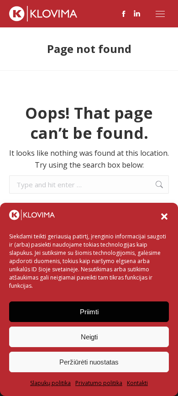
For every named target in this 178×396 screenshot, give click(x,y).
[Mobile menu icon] (160, 13)
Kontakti (137, 383)
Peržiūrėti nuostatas (89, 362)
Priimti (89, 312)
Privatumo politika (98, 383)
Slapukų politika (50, 383)
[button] (164, 216)
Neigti (89, 337)
